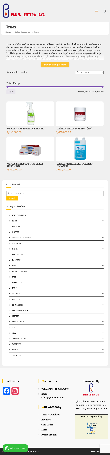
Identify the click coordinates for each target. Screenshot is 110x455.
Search (12, 198)
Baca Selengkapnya (55, 64)
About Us (46, 419)
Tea (14, 333)
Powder (16, 299)
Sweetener (18, 322)
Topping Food (18, 338)
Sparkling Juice (20, 310)
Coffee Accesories (22, 32)
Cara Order (47, 424)
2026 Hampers (19, 215)
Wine (15, 350)
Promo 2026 (17, 305)
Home (8, 32)
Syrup (15, 327)
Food (14, 266)
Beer (14, 221)
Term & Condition (50, 414)
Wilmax (16, 344)
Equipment (17, 254)
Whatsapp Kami (17, 448)
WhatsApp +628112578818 (55, 389)
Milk (14, 288)
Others (16, 294)
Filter (10, 91)
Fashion (16, 260)
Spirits (15, 316)
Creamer (16, 243)
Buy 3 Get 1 (17, 226)
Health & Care (19, 271)
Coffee (15, 232)
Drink (15, 249)
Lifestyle (17, 282)
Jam (14, 277)
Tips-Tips (16, 355)
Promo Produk (48, 434)
